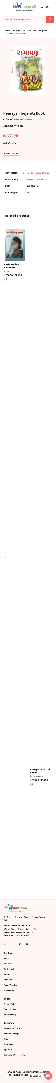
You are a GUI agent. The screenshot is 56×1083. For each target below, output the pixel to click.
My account (9, 979)
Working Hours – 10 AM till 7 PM (18, 925)
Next (51, 557)
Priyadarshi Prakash (23, 119)
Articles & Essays (11, 1033)
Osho (6, 271)
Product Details (11, 153)
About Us (8, 964)
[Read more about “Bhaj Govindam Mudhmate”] (5, 279)
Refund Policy (10, 1004)
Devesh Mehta (36, 776)
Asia (6, 1039)
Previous (5, 557)
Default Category (31, 172)
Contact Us (9, 990)
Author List (9, 969)
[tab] (11, 153)
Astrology (8, 1044)
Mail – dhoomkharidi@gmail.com (18, 932)
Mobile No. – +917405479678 (16, 935)
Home (7, 30)
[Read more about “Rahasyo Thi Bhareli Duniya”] (31, 784)
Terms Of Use (10, 1009)
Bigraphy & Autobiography (16, 1055)
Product (16, 30)
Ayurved (8, 1049)
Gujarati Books (29, 30)
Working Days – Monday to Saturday (20, 929)
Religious (43, 30)
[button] (8, 8)
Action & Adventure (13, 1028)
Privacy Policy (10, 1014)
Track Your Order (11, 985)
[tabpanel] (28, 70)
